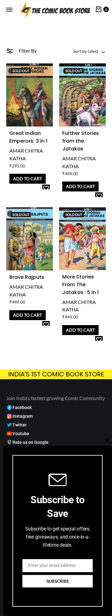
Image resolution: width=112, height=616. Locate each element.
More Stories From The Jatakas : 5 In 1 (80, 284)
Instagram (22, 416)
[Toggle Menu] (9, 9)
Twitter (19, 425)
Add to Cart (27, 178)
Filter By (27, 50)
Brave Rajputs (26, 277)
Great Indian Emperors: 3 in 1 (28, 137)
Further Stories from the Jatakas (80, 141)
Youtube (20, 433)
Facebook (22, 407)
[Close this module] (107, 441)
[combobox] (89, 51)
